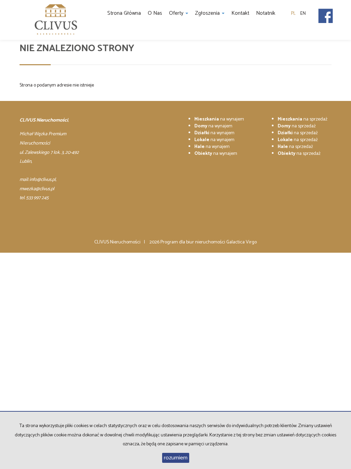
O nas (155, 13)
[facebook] (325, 13)
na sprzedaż (302, 119)
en (303, 13)
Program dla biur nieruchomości (193, 242)
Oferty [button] (177, 13)
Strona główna (124, 13)
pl (293, 13)
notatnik (265, 13)
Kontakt (240, 13)
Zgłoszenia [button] (208, 13)
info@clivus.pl (42, 180)
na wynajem (219, 119)
